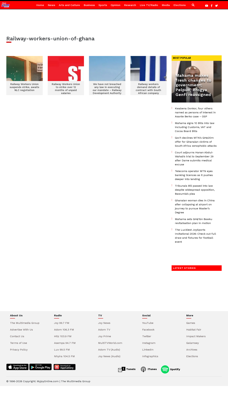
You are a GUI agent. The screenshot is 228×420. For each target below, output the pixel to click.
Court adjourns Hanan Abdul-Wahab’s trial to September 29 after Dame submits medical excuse (194, 158)
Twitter (146, 336)
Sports (102, 5)
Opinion (115, 5)
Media (166, 5)
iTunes (152, 369)
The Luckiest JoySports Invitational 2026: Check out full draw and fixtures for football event (195, 235)
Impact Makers (196, 336)
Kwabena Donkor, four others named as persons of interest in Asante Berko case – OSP (195, 112)
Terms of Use (18, 342)
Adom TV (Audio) (109, 349)
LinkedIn (147, 349)
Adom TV (104, 329)
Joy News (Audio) (109, 356)
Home (40, 5)
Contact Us (17, 336)
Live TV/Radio (149, 5)
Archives (191, 349)
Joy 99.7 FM (61, 322)
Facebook (148, 329)
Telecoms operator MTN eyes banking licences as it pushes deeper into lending (194, 175)
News (51, 5)
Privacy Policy (19, 349)
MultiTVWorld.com (110, 342)
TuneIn (130, 369)
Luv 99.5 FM (62, 349)
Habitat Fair (193, 329)
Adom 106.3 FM (64, 329)
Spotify (174, 369)
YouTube (147, 322)
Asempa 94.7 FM (65, 342)
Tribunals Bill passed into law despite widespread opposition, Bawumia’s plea (195, 189)
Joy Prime (104, 336)
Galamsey (192, 342)
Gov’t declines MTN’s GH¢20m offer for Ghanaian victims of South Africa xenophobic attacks (196, 141)
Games (190, 322)
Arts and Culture (69, 5)
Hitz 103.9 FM (62, 336)
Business (89, 5)
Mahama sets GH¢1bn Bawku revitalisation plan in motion (193, 221)
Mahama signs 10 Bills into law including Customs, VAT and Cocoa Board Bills (194, 127)
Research (130, 5)
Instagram (148, 342)
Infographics (150, 356)
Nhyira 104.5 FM (64, 356)
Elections (179, 5)
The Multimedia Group (24, 322)
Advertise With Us (21, 329)
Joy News (104, 322)
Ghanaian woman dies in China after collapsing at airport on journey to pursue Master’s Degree (195, 206)
